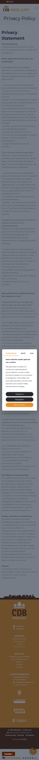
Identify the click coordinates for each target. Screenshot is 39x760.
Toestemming (10, 353)
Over (32, 353)
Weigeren (19, 394)
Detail (23, 353)
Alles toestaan (19, 405)
